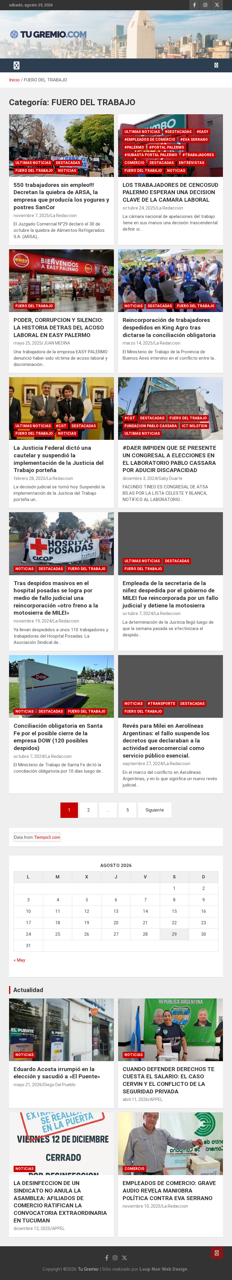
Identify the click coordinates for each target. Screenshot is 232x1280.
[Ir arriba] (217, 1253)
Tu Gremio (88, 1269)
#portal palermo (166, 147)
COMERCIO (134, 163)
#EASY (202, 132)
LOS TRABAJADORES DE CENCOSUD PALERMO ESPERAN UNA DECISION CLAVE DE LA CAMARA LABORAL (170, 192)
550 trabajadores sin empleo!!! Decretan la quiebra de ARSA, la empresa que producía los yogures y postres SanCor (61, 196)
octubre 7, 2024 (138, 613)
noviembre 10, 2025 (141, 1206)
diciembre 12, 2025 (32, 1228)
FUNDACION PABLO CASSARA (150, 426)
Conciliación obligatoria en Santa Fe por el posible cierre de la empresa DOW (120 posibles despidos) (58, 737)
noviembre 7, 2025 (31, 215)
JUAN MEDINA (57, 343)
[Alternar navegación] (16, 65)
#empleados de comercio (149, 139)
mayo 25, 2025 (28, 343)
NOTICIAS (67, 171)
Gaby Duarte (170, 478)
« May (19, 960)
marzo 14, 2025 (138, 343)
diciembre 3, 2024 (140, 478)
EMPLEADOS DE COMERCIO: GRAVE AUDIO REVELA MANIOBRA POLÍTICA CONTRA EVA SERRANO (169, 1190)
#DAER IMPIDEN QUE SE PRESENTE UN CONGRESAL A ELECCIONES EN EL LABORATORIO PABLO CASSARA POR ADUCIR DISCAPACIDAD (169, 459)
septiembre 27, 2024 (143, 763)
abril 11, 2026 (135, 1099)
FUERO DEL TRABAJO (34, 171)
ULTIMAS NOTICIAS (33, 163)
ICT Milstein (194, 426)
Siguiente (155, 810)
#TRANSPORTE (161, 703)
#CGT (61, 426)
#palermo (134, 147)
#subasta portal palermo (150, 155)
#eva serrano (194, 139)
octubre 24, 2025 (139, 208)
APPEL (156, 1099)
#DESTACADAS (178, 132)
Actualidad (28, 990)
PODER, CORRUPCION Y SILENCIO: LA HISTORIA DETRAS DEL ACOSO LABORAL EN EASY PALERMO (59, 327)
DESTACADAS (68, 163)
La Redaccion (64, 215)
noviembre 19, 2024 (32, 621)
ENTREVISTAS (191, 163)
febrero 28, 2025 (29, 478)
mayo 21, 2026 (28, 1084)
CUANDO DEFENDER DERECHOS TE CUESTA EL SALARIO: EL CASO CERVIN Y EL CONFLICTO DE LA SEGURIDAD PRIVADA (168, 1080)
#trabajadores (198, 155)
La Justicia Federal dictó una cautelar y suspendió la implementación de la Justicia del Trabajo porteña (59, 459)
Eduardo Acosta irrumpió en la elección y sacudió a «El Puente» (57, 1073)
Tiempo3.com (47, 837)
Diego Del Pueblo (60, 1084)
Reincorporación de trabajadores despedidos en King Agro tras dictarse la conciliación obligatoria (169, 327)
